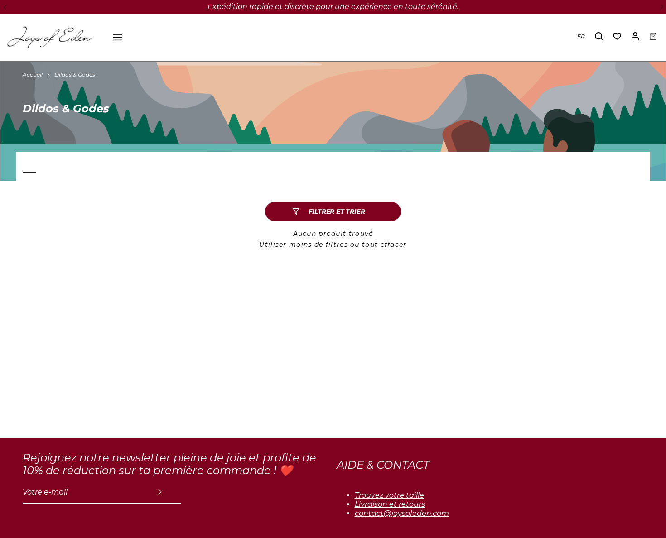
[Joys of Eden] (50, 36)
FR (581, 36)
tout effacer (384, 244)
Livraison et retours (390, 504)
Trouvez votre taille (389, 495)
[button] (4, 6)
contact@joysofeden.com (402, 513)
